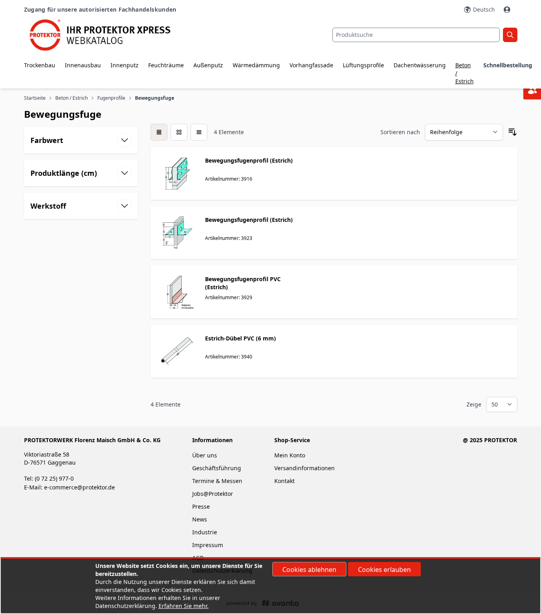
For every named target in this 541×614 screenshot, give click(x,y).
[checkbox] (159, 132)
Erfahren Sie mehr (183, 606)
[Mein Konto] (508, 10)
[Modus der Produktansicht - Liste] (179, 132)
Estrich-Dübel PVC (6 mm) (240, 338)
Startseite (35, 98)
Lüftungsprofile (363, 65)
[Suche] (510, 35)
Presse (201, 506)
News (199, 519)
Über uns (205, 455)
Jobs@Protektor (212, 493)
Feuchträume (166, 65)
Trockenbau (39, 65)
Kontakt (284, 481)
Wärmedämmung (256, 65)
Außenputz (208, 65)
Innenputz (125, 65)
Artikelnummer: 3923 (228, 238)
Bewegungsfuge (154, 98)
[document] (270, 586)
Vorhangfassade (311, 65)
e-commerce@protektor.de (79, 487)
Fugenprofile (111, 98)
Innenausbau (83, 65)
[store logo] (106, 35)
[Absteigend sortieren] (512, 132)
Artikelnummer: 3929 (228, 297)
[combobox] (416, 35)
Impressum (207, 545)
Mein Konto (289, 455)
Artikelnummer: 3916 (228, 178)
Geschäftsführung (216, 468)
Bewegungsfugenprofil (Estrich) (249, 160)
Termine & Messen (217, 481)
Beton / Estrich (464, 73)
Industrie (204, 532)
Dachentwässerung (420, 65)
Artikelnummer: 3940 (228, 356)
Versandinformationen (304, 468)
